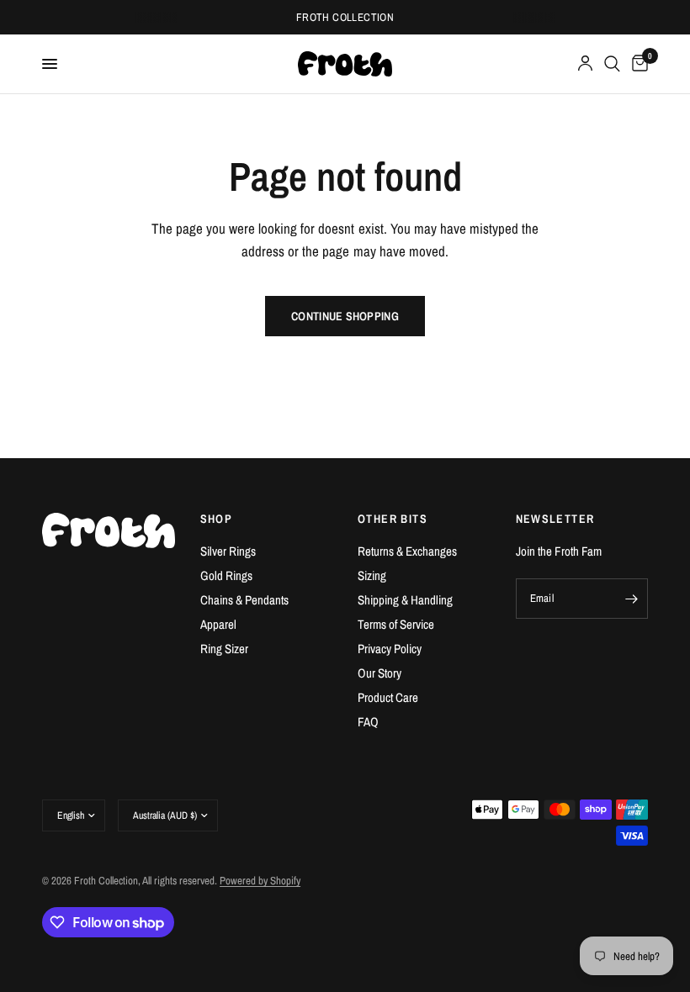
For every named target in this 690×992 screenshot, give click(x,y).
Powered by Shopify (260, 880)
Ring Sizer (224, 648)
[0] (637, 63)
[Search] (612, 63)
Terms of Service (396, 624)
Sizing (372, 575)
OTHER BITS (392, 519)
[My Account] (585, 63)
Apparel (218, 624)
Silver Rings (228, 551)
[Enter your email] (631, 598)
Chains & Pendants (244, 600)
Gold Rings (226, 575)
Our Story (379, 673)
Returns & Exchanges (407, 551)
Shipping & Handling (405, 600)
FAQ (368, 722)
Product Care (388, 697)
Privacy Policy (390, 648)
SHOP (216, 519)
